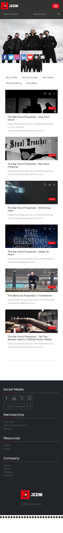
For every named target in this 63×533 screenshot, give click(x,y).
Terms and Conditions (16, 425)
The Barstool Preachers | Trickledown (30, 295)
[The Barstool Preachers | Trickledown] (31, 284)
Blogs (7, 448)
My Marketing (13, 83)
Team (7, 468)
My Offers (31, 83)
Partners (8, 472)
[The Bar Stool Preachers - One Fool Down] (31, 105)
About (7, 465)
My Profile (11, 77)
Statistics (8, 475)
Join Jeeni (9, 422)
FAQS (7, 445)
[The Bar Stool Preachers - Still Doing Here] (31, 196)
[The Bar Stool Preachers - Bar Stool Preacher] (31, 152)
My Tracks (47, 77)
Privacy (7, 428)
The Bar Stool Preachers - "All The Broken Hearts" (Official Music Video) (30, 338)
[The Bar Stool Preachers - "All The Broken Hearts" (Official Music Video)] (31, 325)
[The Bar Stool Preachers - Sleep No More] (31, 240)
